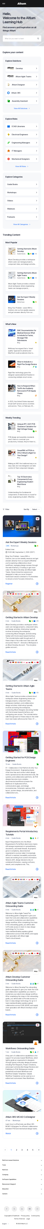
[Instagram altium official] (37, 1209)
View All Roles (20, 166)
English (4, 1224)
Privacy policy (25, 1216)
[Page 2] (38, 1150)
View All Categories (20, 224)
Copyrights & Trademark (12, 1216)
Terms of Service (19, 1219)
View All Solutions (20, 108)
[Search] (38, 38)
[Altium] (22, 4)
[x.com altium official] (14, 1209)
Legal (28, 1219)
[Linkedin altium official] (22, 1209)
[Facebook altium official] (6, 1209)
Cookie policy (35, 1216)
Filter (7, 509)
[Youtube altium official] (29, 1209)
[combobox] (36, 509)
